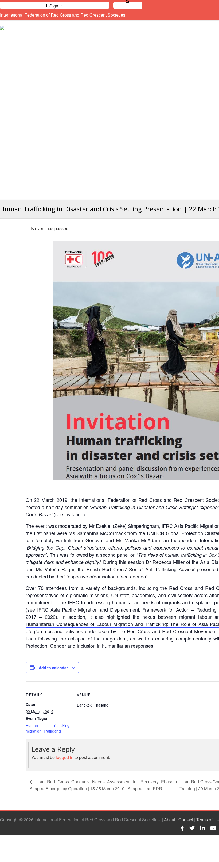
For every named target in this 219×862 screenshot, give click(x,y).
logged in (64, 757)
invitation (73, 514)
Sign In (55, 6)
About (169, 820)
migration (33, 731)
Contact (185, 820)
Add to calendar (53, 667)
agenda (138, 576)
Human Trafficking (47, 725)
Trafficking (52, 731)
